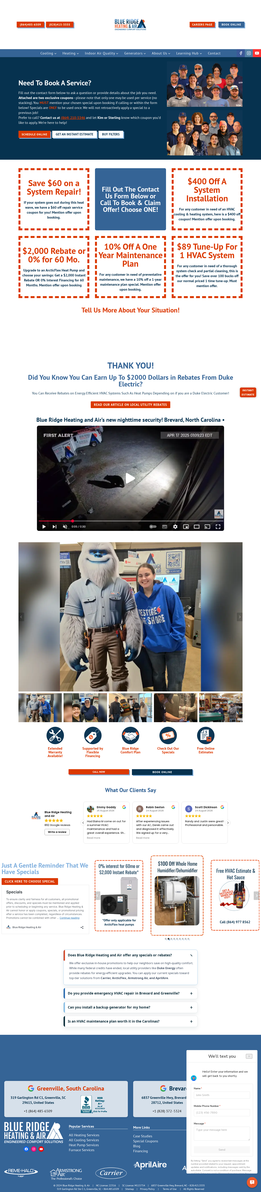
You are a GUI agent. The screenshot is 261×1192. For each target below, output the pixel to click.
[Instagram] (249, 53)
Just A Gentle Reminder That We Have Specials (45, 868)
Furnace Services (81, 1150)
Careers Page (202, 24)
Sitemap (129, 1189)
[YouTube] (257, 53)
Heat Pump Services (84, 1145)
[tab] (166, 939)
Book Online (231, 24)
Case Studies (142, 1136)
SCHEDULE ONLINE (34, 134)
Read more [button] (93, 838)
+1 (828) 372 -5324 (167, 1111)
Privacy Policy (147, 1189)
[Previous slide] (21, 617)
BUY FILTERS (111, 134)
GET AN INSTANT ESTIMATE (74, 134)
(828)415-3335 (59, 24)
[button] (130, 478)
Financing (140, 1151)
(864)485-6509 (30, 24)
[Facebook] (241, 53)
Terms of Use (169, 1189)
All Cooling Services (84, 1140)
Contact (214, 53)
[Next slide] (240, 617)
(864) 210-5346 (73, 117)
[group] (40, 707)
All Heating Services (84, 1135)
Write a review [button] (57, 832)
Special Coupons (145, 1141)
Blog (136, 1146)
